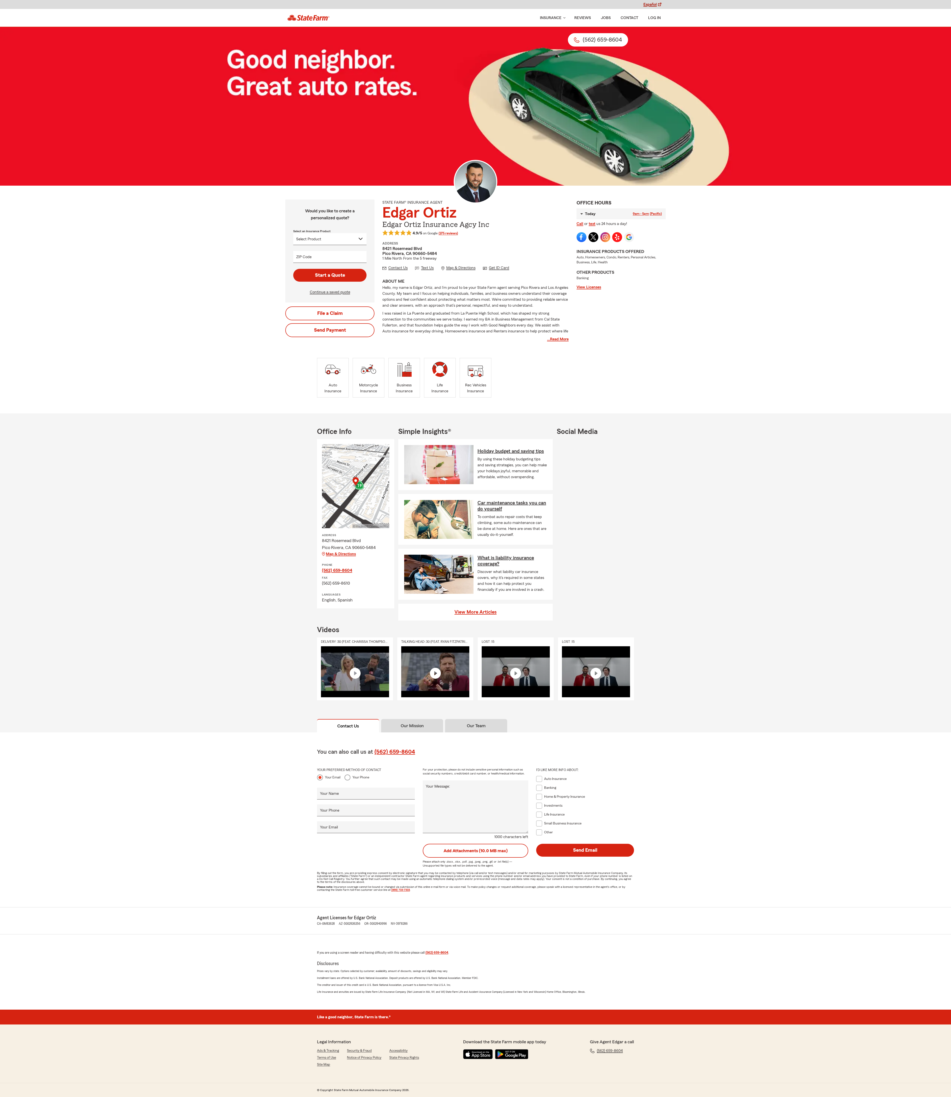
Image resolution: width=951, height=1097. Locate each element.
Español (650, 4)
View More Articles (475, 612)
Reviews (582, 18)
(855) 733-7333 (400, 889)
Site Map (323, 1064)
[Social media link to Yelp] (617, 237)
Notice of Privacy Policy (364, 1057)
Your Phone (360, 777)
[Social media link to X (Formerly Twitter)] (593, 237)
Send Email (585, 850)
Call (580, 224)
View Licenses (589, 287)
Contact (629, 18)
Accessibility (398, 1050)
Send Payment (330, 330)
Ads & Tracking (328, 1050)
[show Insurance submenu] (563, 18)
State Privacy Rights (404, 1057)
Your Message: (438, 786)
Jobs (606, 18)
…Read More (558, 339)
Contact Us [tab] (348, 726)
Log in (654, 18)
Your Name (329, 794)
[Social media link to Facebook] (581, 237)
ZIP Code (304, 257)
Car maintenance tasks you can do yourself (511, 505)
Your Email (333, 777)
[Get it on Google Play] (511, 1054)
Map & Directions (341, 554)
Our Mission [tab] (412, 725)
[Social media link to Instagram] (605, 237)
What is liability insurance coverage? (505, 560)
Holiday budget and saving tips (510, 451)
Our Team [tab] (476, 725)
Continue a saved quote (330, 292)
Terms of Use (326, 1057)
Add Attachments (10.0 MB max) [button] (476, 850)
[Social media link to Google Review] (629, 237)
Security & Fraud (359, 1050)
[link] (308, 18)
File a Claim (330, 313)
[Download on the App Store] (478, 1054)
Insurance (550, 18)
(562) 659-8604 (337, 570)
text (592, 224)
